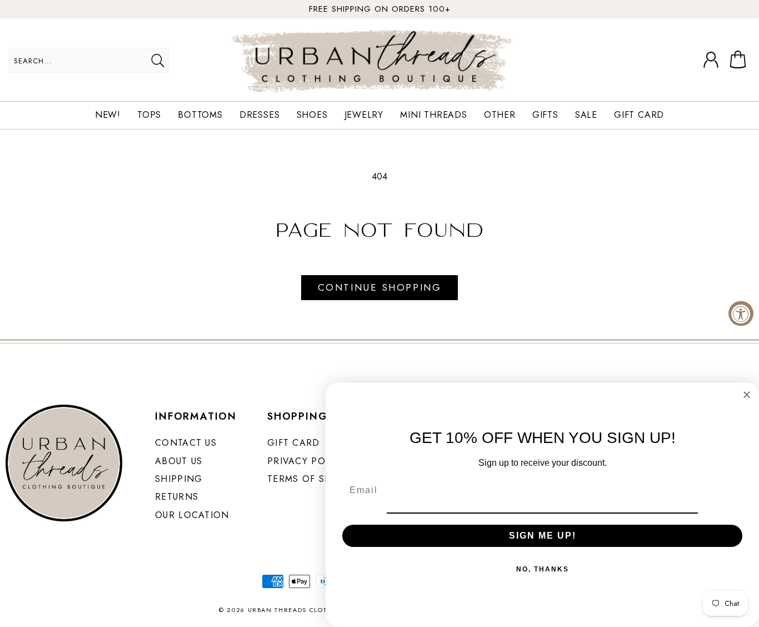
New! (108, 115)
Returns (176, 496)
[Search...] (157, 60)
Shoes (312, 115)
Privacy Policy (306, 461)
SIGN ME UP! (542, 535)
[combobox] (89, 60)
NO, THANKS (542, 569)
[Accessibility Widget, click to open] (740, 313)
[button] (740, 60)
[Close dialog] (746, 394)
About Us (178, 461)
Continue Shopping (379, 287)
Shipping (178, 478)
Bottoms (200, 115)
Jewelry (364, 115)
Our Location (192, 515)
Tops (149, 115)
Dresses (259, 115)
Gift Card (639, 115)
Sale (586, 115)
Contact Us (186, 442)
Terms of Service (312, 478)
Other (500, 115)
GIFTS (545, 115)
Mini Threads (433, 115)
